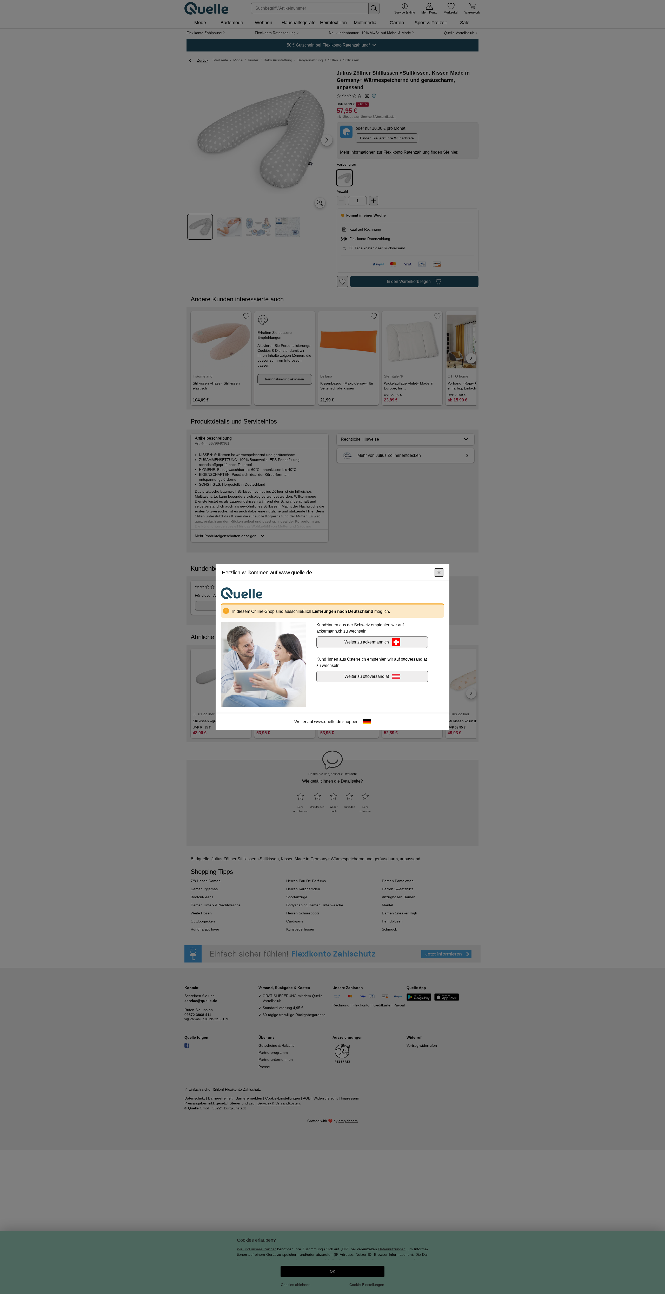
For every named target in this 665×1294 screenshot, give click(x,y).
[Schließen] (439, 572)
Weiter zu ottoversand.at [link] (366, 676)
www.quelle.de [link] (327, 721)
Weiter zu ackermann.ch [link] (366, 642)
